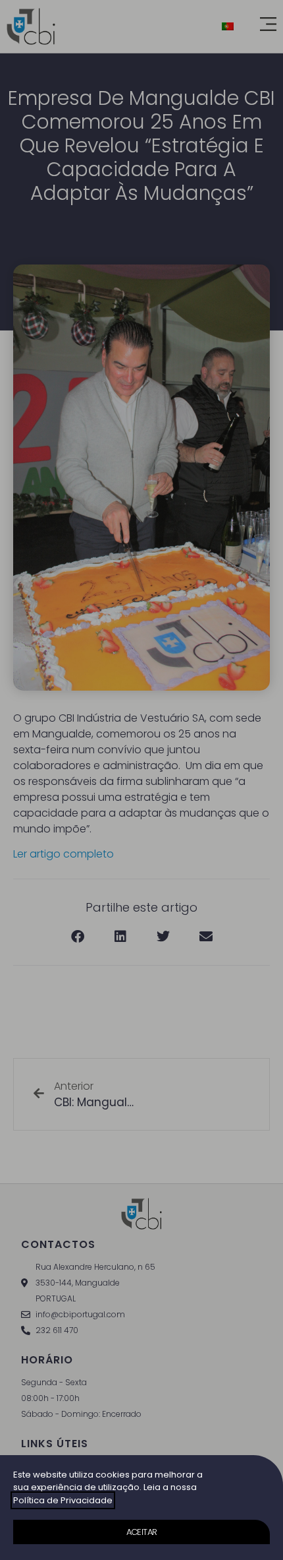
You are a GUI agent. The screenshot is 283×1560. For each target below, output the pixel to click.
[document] (141, 780)
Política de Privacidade (63, 1500)
